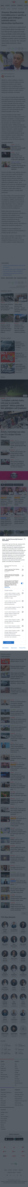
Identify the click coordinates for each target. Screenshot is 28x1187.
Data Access (14, 647)
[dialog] (14, 593)
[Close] (25, 539)
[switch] (22, 570)
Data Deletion (5, 647)
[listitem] (14, 566)
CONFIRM (8, 642)
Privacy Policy (22, 647)
